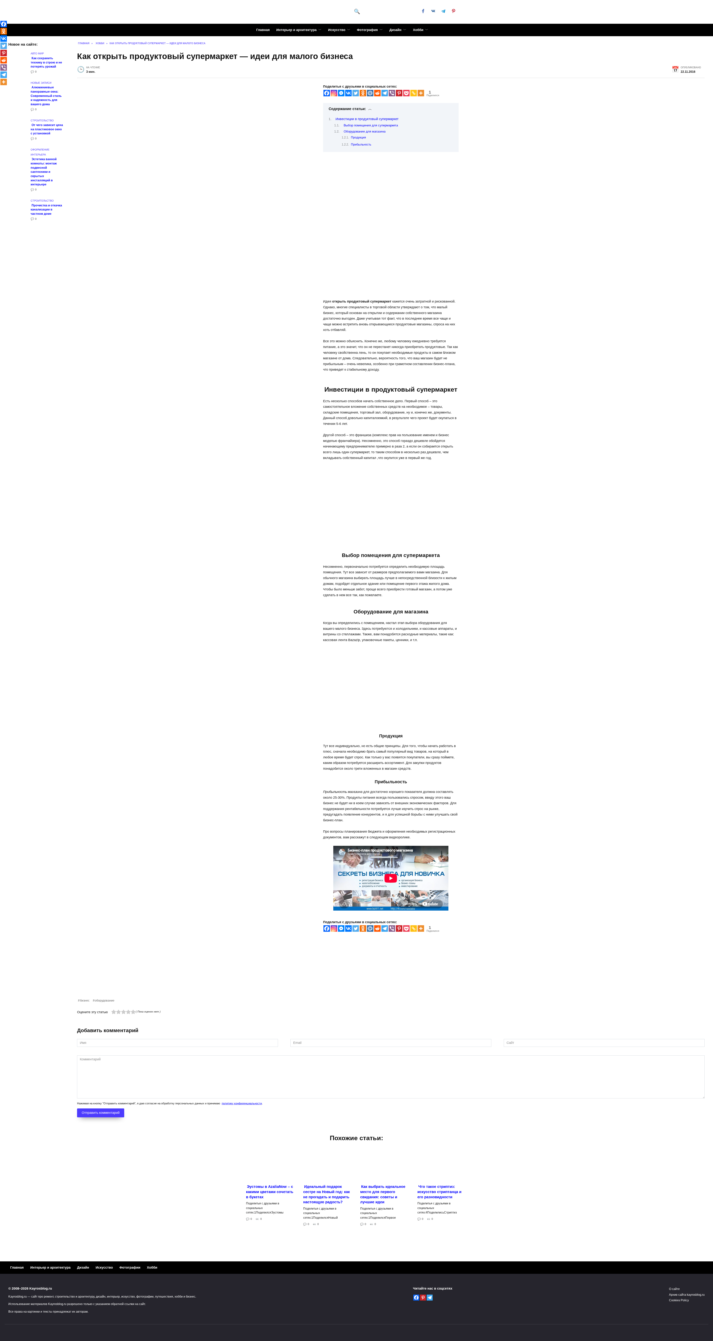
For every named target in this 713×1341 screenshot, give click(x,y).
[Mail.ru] (370, 93)
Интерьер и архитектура (296, 30)
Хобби (418, 30)
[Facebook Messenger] (341, 93)
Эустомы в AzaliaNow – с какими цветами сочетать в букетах (269, 1192)
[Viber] (392, 93)
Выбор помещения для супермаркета (371, 125)
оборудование (104, 1000)
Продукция (358, 137)
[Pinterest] (399, 93)
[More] (421, 93)
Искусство (336, 30)
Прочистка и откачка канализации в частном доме (46, 209)
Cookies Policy (679, 1300)
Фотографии (129, 1267)
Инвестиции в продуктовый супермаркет (367, 119)
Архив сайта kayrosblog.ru (687, 1294)
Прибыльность (361, 144)
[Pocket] (406, 93)
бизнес (84, 1000)
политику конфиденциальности (242, 1103)
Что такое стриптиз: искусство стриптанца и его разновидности (439, 1192)
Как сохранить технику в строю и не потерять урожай (46, 62)
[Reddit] (377, 93)
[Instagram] (334, 93)
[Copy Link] (413, 93)
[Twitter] (355, 93)
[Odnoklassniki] (363, 93)
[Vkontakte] (348, 93)
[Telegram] (384, 93)
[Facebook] (326, 93)
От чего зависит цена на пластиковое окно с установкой (47, 129)
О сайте (674, 1289)
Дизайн (395, 30)
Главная (263, 30)
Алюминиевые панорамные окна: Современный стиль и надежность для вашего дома (46, 96)
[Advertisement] (188, 972)
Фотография (367, 30)
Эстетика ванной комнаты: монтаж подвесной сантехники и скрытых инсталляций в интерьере (44, 171)
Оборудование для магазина (364, 131)
